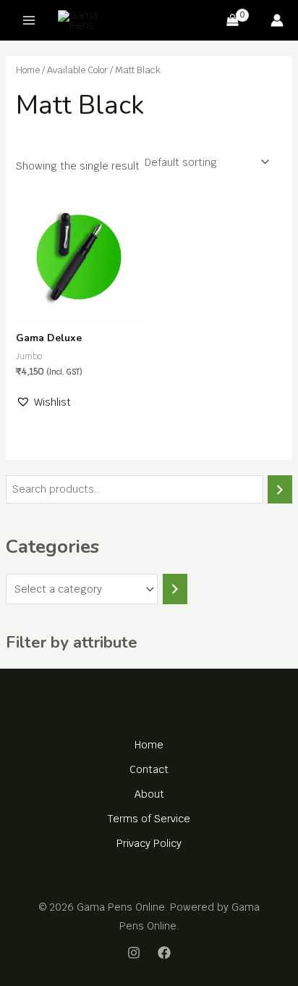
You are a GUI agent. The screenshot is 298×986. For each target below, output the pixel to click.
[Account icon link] (277, 20)
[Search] (280, 489)
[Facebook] (164, 952)
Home (28, 70)
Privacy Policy (149, 843)
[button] (43, 402)
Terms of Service (149, 818)
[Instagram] (133, 952)
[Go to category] (175, 589)
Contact (149, 769)
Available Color (77, 70)
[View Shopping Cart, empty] (232, 20)
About (149, 794)
